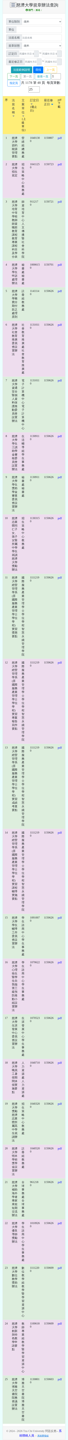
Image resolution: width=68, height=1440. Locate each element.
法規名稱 (13, 106)
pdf (60, 138)
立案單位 (23, 106)
